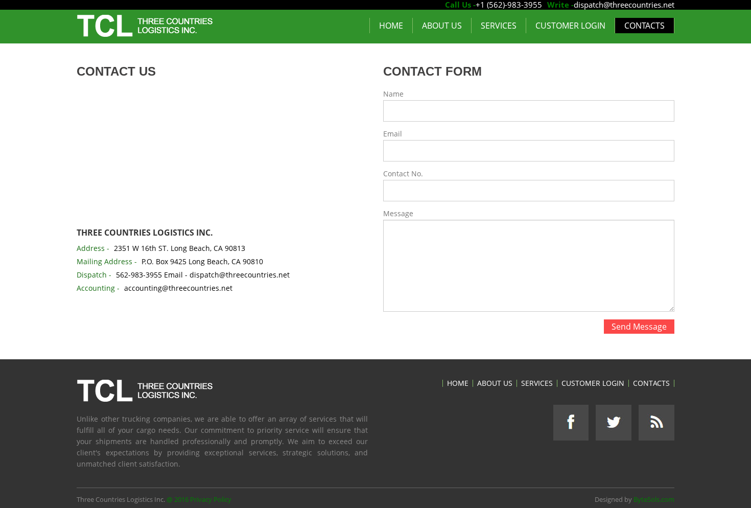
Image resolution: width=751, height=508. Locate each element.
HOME (391, 25)
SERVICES (499, 25)
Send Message (639, 326)
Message (398, 213)
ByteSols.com (653, 499)
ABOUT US (442, 25)
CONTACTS (644, 25)
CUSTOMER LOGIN (570, 25)
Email (392, 133)
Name (393, 94)
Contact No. (403, 173)
